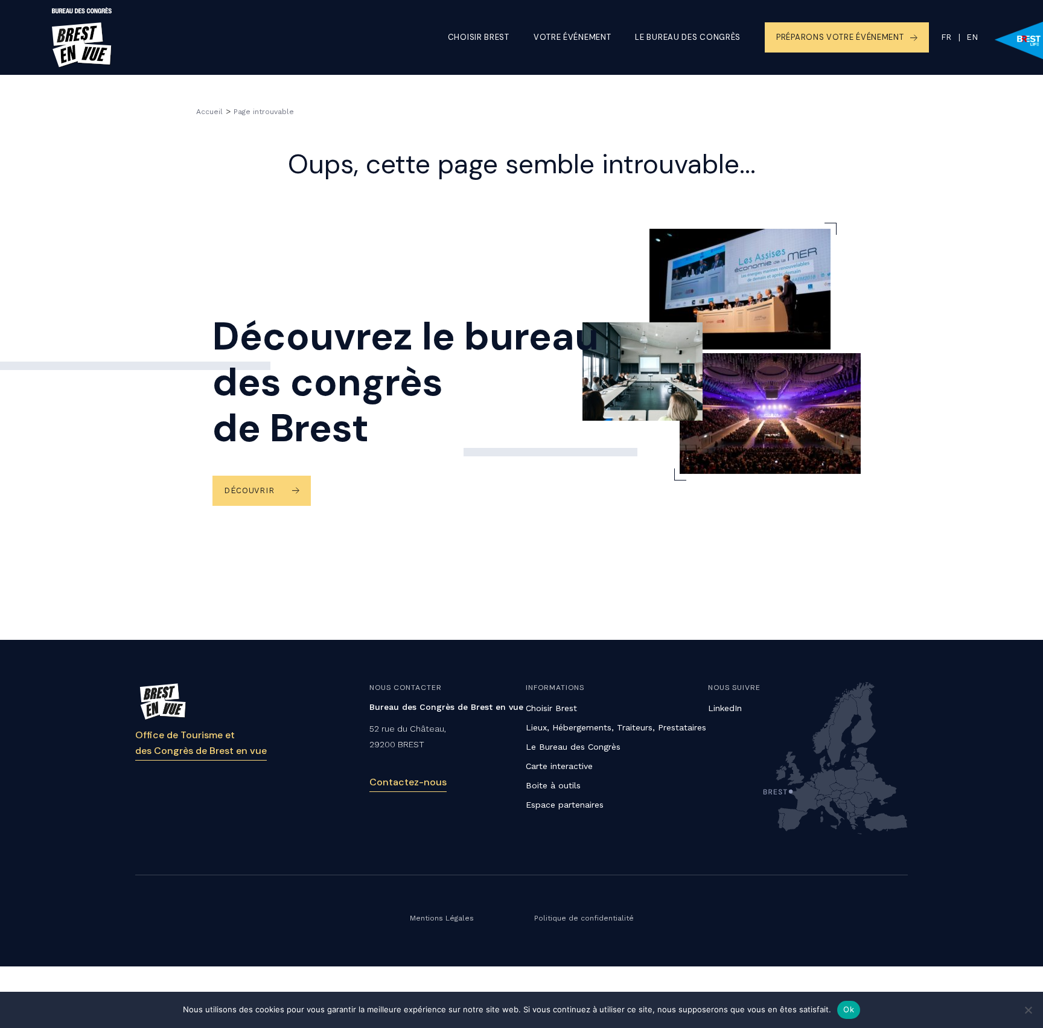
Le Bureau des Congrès (573, 747)
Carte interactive (559, 766)
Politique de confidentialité (584, 918)
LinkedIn (725, 708)
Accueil (209, 111)
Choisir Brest (478, 37)
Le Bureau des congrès (688, 37)
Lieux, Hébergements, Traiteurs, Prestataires (616, 727)
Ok (848, 1009)
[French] (946, 37)
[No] (1028, 1010)
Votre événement (572, 37)
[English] (965, 37)
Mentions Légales (442, 918)
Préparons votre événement (840, 37)
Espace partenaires (565, 804)
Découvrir (249, 490)
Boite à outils (553, 785)
